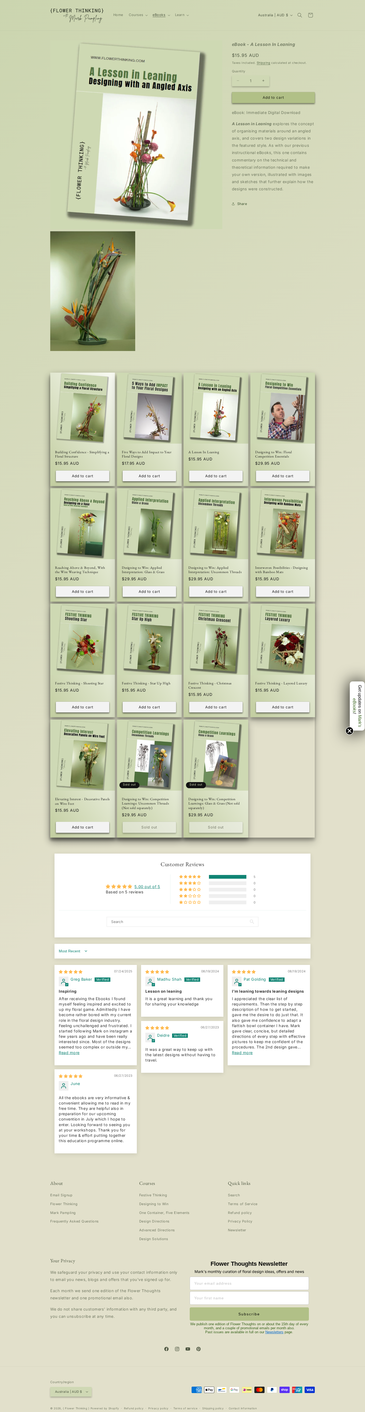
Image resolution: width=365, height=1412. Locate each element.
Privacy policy (158, 1408)
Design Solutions (153, 1239)
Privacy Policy (240, 1221)
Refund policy (240, 1212)
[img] (71, 971)
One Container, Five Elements (164, 1212)
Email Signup (61, 1195)
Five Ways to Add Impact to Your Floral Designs (147, 454)
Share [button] (242, 204)
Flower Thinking (63, 1204)
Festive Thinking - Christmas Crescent (210, 685)
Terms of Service (243, 1204)
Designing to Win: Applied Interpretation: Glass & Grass (143, 570)
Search (234, 1195)
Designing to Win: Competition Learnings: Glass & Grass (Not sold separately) (214, 803)
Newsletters (274, 1332)
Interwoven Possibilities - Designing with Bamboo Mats (281, 570)
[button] (138, 15)
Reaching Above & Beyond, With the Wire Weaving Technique (80, 570)
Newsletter (237, 1230)
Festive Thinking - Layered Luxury (281, 683)
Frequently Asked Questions (74, 1221)
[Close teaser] (349, 731)
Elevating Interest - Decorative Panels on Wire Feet (82, 801)
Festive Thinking (153, 1195)
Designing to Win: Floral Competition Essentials (273, 454)
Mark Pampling (63, 1212)
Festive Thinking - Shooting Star (79, 683)
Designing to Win (154, 1204)
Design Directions (154, 1221)
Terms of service (185, 1408)
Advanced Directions (157, 1230)
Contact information (243, 1408)
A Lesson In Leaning (203, 452)
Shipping (263, 62)
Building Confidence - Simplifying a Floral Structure (82, 454)
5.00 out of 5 (147, 886)
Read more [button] (69, 1052)
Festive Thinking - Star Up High (146, 683)
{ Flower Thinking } (76, 1408)
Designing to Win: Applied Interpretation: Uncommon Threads (215, 570)
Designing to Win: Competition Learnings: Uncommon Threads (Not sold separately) (145, 803)
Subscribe (249, 1314)
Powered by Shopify (105, 1408)
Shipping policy (213, 1408)
